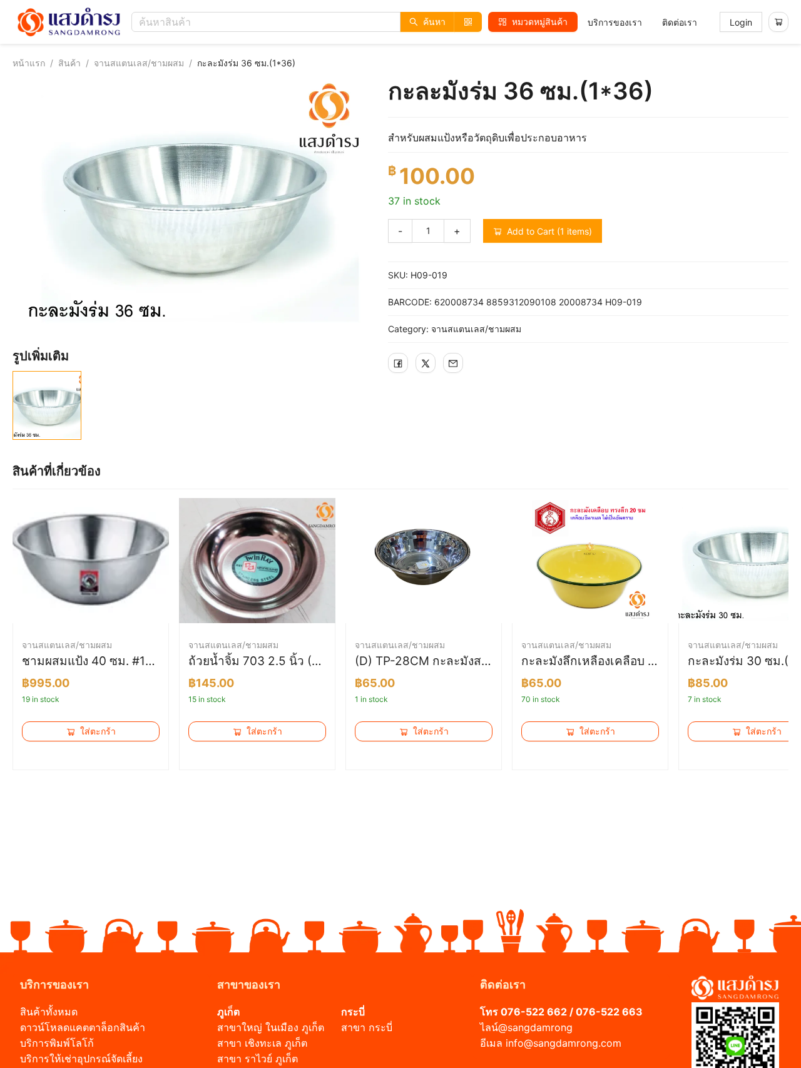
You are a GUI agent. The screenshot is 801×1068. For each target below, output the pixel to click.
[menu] (642, 22)
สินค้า (69, 63)
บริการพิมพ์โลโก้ (57, 1043)
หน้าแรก (29, 63)
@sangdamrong (535, 1027)
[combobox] (309, 22)
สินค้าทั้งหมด (49, 1011)
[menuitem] (615, 23)
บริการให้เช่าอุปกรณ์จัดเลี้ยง (81, 1058)
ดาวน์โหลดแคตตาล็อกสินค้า (82, 1027)
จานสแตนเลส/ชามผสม (139, 63)
